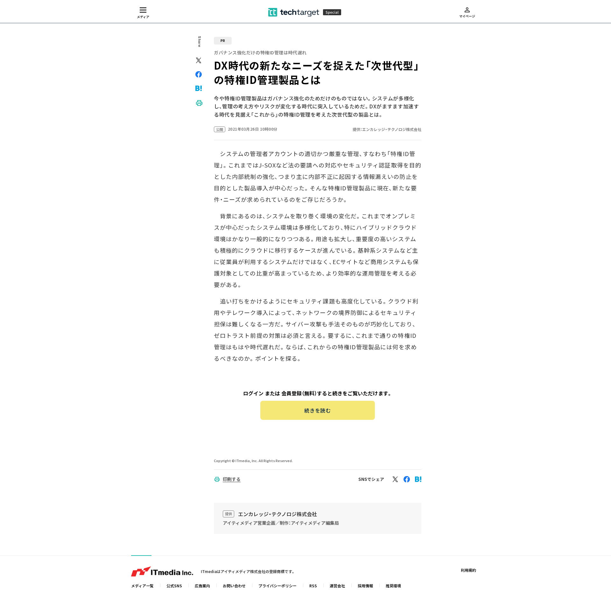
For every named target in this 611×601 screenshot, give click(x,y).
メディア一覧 (142, 585)
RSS (313, 585)
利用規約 (468, 570)
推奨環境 (393, 585)
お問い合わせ (234, 585)
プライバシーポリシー (277, 585)
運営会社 (337, 585)
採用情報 (365, 585)
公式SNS (174, 585)
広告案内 (202, 585)
